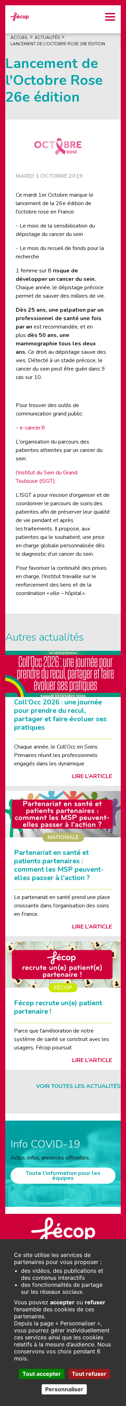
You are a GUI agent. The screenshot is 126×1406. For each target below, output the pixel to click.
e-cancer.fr (32, 428)
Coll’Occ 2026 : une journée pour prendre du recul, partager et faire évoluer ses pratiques (60, 714)
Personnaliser (64, 1389)
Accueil (19, 37)
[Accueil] (19, 16)
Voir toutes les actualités (78, 1086)
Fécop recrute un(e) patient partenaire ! (58, 1007)
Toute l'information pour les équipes (63, 1175)
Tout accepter (41, 1373)
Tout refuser (89, 1373)
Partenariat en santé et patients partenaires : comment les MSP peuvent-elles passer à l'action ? (59, 865)
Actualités (47, 37)
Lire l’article (92, 776)
